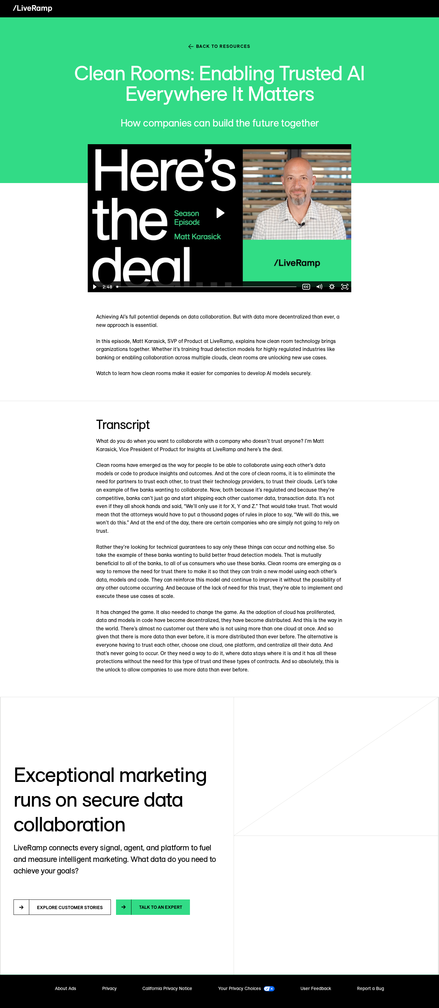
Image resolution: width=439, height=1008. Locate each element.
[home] (32, 8)
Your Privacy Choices (239, 988)
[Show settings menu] (332, 286)
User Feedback (315, 988)
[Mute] (319, 286)
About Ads (65, 988)
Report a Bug (370, 988)
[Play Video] (94, 286)
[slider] (207, 286)
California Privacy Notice (167, 988)
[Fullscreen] (344, 286)
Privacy (109, 988)
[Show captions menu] (306, 286)
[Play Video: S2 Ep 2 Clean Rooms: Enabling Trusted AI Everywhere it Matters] (220, 213)
